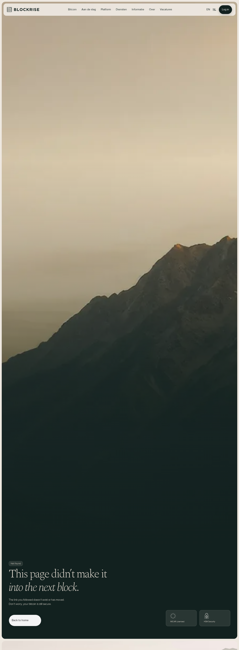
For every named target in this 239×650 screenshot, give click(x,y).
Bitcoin (72, 9)
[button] (89, 9)
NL (214, 9)
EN (208, 9)
